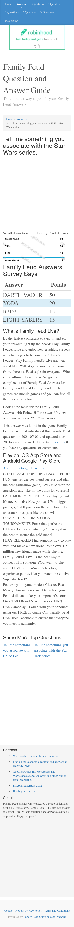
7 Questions (47, 12)
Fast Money (12, 20)
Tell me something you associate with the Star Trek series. (51, 650)
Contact (8, 910)
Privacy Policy (33, 910)
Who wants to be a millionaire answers (35, 756)
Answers (21, 4)
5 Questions (12, 12)
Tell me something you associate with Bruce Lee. (17, 650)
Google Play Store (32, 468)
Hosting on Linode (24, 791)
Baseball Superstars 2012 (27, 785)
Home (8, 4)
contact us (57, 441)
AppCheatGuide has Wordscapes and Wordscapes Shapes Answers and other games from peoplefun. (39, 776)
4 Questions (54, 4)
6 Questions (29, 12)
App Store (10, 468)
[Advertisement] (37, 193)
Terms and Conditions (57, 910)
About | (20, 910)
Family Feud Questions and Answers (45, 917)
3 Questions (37, 4)
